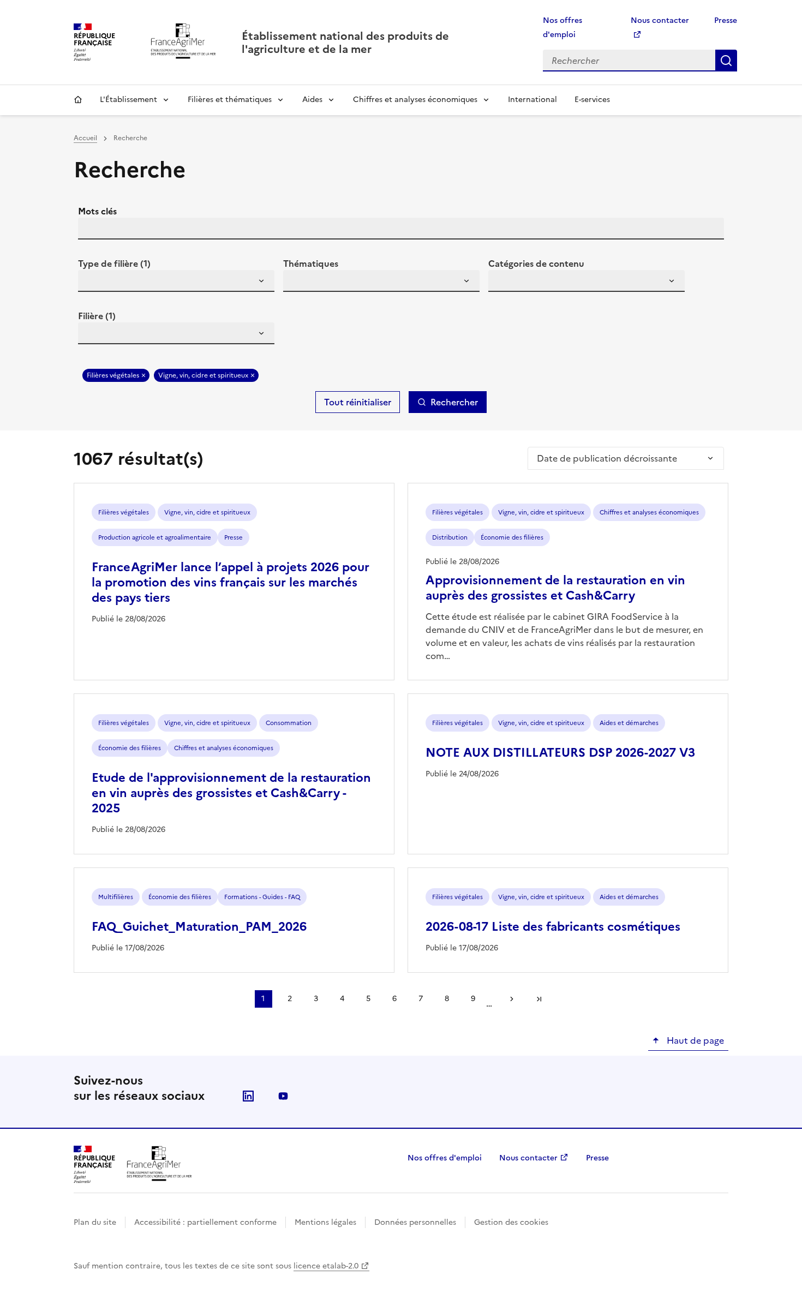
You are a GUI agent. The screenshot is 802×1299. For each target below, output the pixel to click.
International (532, 99)
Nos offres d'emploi (445, 1158)
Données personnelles (415, 1222)
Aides (312, 99)
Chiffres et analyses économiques (415, 99)
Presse (725, 20)
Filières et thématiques (230, 99)
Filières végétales (113, 375)
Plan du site (95, 1222)
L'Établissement (128, 99)
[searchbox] (92, 283)
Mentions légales (325, 1222)
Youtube (283, 1096)
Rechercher (726, 60)
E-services (592, 99)
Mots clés (97, 211)
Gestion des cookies (511, 1222)
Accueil (78, 100)
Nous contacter (528, 1158)
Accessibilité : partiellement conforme (205, 1222)
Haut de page (694, 1040)
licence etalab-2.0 (326, 1266)
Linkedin (248, 1096)
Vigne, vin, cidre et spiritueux (203, 375)
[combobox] (176, 281)
